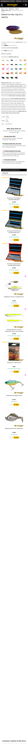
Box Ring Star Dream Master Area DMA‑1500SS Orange (14, 264)
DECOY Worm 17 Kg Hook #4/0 (14, 362)
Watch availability (7, 54)
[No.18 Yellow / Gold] (25, 69)
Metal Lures (11, 9)
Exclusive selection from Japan (12, 151)
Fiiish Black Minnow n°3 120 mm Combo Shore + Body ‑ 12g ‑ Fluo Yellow (14, 330)
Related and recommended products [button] (11, 170)
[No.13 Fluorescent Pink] (3, 69)
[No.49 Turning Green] (12, 77)
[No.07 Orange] (3, 64)
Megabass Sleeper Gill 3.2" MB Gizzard (14, 428)
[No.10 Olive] (16, 64)
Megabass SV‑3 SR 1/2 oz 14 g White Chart (14, 297)
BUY (17, 207)
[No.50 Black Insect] (16, 77)
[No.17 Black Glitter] (20, 69)
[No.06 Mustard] (25, 60)
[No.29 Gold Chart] (25, 73)
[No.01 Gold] (3, 60)
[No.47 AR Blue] (3, 77)
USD (25, 1)
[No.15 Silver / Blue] (12, 69)
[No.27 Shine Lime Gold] (16, 73)
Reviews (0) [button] (5, 173)
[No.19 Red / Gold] (3, 73)
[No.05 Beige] (20, 60)
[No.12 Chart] (25, 64)
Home (2, 9)
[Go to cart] (26, 5)
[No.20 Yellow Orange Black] (7, 73)
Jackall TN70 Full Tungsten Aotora (14, 395)
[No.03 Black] (12, 60)
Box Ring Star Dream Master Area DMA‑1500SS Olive (14, 231)
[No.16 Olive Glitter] (16, 69)
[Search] (23, 5)
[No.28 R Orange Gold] (20, 73)
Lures (6, 9)
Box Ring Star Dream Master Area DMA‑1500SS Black (14, 198)
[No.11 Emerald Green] (20, 64)
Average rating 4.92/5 (9, 136)
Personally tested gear (10, 160)
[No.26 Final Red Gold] (12, 73)
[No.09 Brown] (12, 64)
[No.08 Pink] (7, 64)
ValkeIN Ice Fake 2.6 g (6, 10)
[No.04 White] (16, 60)
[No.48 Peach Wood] (7, 77)
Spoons (17, 9)
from (9, 1)
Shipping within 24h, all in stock (12, 144)
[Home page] (12, 5)
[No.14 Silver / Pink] (7, 69)
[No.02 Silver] (7, 60)
